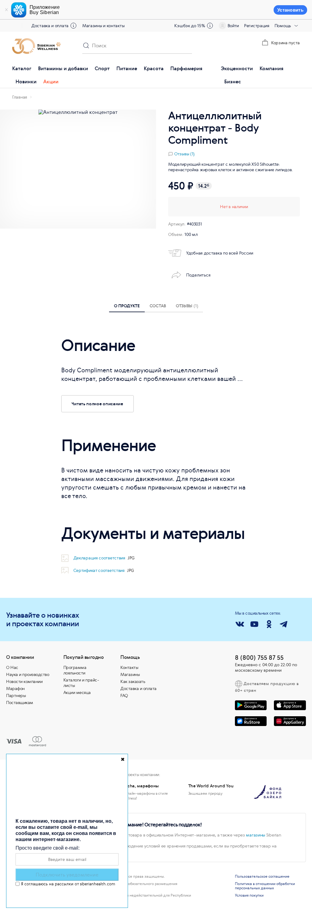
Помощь (283, 25)
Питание (126, 68)
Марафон (15, 688)
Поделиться (198, 275)
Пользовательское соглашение (262, 876)
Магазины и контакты (103, 25)
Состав (158, 306)
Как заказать (132, 681)
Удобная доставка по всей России (219, 253)
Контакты (129, 667)
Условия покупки (249, 895)
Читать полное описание (97, 403)
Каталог (21, 68)
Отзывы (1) (184, 154)
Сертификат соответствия (99, 570)
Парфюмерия (186, 68)
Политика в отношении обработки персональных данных (265, 886)
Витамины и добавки (63, 68)
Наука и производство (27, 674)
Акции (50, 81)
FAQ (124, 695)
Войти (233, 25)
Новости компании (24, 681)
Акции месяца (77, 692)
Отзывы (187, 306)
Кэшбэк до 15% (189, 25)
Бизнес (232, 81)
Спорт (102, 68)
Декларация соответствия (99, 558)
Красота (154, 68)
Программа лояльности (75, 670)
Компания (271, 68)
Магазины (130, 674)
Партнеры (16, 695)
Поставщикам (19, 702)
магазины (255, 835)
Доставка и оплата (50, 25)
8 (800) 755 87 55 (259, 657)
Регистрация (256, 25)
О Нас (12, 667)
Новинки (26, 81)
